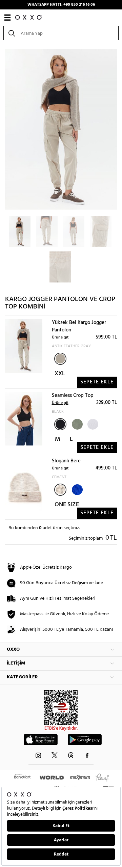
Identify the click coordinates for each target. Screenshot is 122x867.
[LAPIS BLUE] (76, 489)
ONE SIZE (67, 505)
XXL (60, 374)
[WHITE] (92, 423)
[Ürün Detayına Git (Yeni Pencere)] (23, 346)
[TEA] (76, 423)
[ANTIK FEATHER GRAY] (60, 359)
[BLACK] (60, 424)
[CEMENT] (60, 490)
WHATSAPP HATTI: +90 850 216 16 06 (61, 4)
